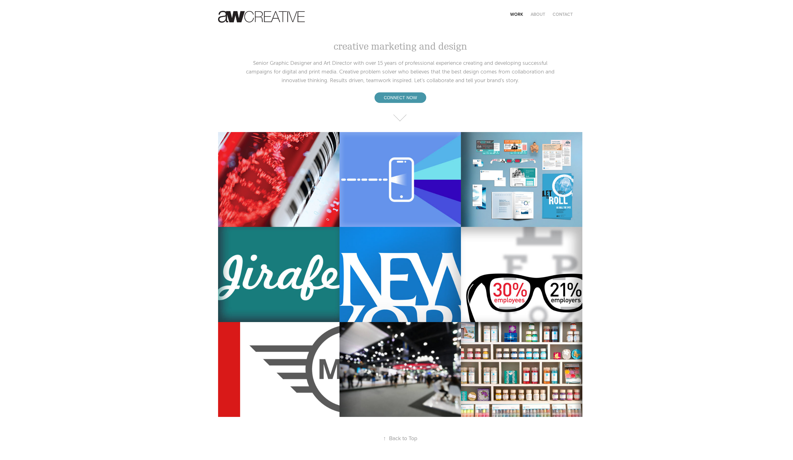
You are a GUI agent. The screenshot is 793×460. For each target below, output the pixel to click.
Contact (563, 14)
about (538, 14)
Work (516, 14)
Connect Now (400, 97)
